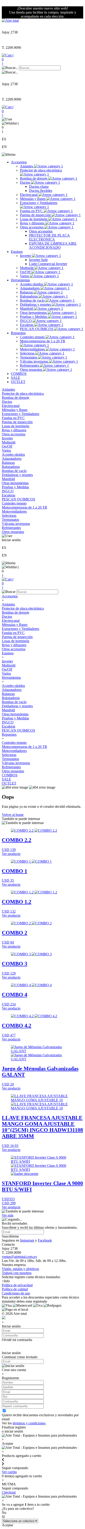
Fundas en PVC (32, 211)
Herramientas (20, 280)
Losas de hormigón (34, 219)
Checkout (9, 1492)
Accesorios (19, 162)
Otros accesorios (32, 227)
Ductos (25, 182)
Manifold (27, 308)
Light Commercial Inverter (48, 264)
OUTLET (18, 382)
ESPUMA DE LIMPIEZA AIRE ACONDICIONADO (53, 245)
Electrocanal (29, 195)
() (8, 59)
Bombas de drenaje (34, 178)
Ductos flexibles (40, 191)
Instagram (27, 1240)
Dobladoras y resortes (36, 304)
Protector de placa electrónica (41, 170)
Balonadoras (29, 296)
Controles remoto (33, 337)
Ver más (7, 1215)
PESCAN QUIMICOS (37, 329)
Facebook (45, 1240)
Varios (25, 276)
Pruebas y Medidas (34, 317)
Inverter (26, 256)
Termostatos (29, 357)
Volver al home (13, 815)
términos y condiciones (29, 1423)
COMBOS (19, 374)
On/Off (25, 272)
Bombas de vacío (33, 300)
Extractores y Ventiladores (38, 203)
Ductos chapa (39, 186)
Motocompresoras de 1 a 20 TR (42, 341)
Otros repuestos (31, 369)
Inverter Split (38, 260)
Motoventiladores (33, 349)
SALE (15, 378)
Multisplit (27, 268)
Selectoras (27, 353)
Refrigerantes (30, 365)
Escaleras (27, 325)
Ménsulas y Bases (33, 199)
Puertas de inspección (36, 215)
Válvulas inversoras (34, 361)
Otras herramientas (34, 313)
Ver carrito (9, 1472)
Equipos (17, 252)
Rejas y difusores (32, 223)
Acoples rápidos (32, 284)
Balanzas (27, 292)
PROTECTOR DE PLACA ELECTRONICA (49, 237)
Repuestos (18, 333)
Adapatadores (30, 288)
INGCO (26, 321)
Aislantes (27, 166)
